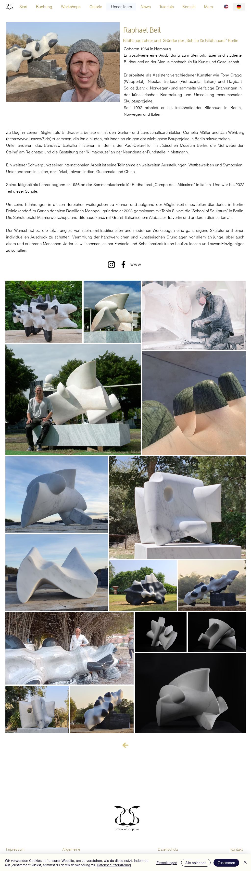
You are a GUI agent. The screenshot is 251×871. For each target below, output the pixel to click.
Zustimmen (226, 862)
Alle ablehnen (195, 862)
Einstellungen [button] (166, 862)
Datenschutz (168, 849)
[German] (239, 7)
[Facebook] (123, 264)
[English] (226, 7)
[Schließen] (245, 862)
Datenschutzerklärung (114, 864)
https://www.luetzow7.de (28, 138)
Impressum (15, 849)
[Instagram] (111, 264)
